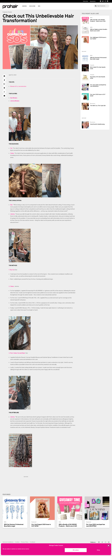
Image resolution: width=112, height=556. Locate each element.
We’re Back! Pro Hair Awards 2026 (97, 68)
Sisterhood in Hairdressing (97, 124)
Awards (92, 65)
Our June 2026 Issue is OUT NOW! (97, 95)
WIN (39, 6)
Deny (98, 550)
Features (5, 12)
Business (92, 103)
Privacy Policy (24, 542)
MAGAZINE (32, 6)
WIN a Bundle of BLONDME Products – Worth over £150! (98, 20)
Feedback (32, 542)
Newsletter (93, 1)
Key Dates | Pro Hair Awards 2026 (97, 77)
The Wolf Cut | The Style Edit (98, 106)
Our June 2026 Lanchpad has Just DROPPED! (98, 85)
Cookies (17, 542)
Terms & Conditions (8, 542)
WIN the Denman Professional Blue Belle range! (98, 58)
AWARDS (24, 6)
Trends (10, 12)
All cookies (76, 550)
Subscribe (85, 1)
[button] (108, 545)
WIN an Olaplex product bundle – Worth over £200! (99, 30)
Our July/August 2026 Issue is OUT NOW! (98, 38)
